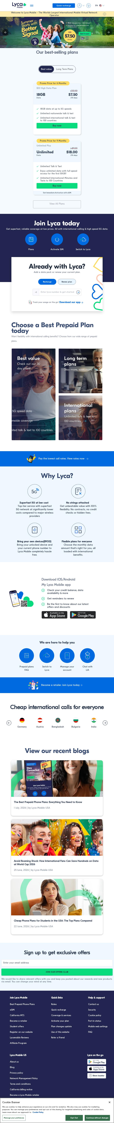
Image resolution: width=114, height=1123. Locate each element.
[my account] (67, 655)
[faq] (26, 655)
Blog (12, 1067)
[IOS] (99, 1068)
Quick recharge (58, 1010)
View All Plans (57, 203)
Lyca (47, 670)
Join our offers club (57, 972)
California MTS (17, 1015)
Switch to (47, 666)
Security (92, 1010)
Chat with (87, 666)
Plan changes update (61, 1026)
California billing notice (21, 1089)
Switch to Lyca (83, 249)
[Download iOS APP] (56, 615)
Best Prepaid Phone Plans (22, 1004)
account (67, 670)
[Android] (99, 1062)
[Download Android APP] (84, 615)
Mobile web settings (97, 1026)
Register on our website (21, 1032)
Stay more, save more (78, 369)
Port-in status (94, 1021)
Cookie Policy (38, 1112)
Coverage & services (61, 1015)
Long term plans (75, 361)
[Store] (99, 1075)
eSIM (12, 1010)
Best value (28, 358)
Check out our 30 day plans (28, 366)
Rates (54, 1004)
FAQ (26, 670)
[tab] (46, 69)
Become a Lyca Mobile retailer (24, 1095)
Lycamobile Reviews (19, 1037)
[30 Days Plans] (49, 366)
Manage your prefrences (14, 1118)
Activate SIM (57, 249)
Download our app (69, 302)
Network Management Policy (24, 1078)
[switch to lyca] (46, 655)
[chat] (87, 655)
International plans (78, 408)
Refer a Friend (58, 1037)
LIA (87, 670)
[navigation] (108, 32)
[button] (22, 720)
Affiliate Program (18, 1043)
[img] (5, 32)
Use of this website (60, 1032)
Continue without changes (97, 1118)
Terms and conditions (20, 1084)
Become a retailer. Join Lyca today (60, 685)
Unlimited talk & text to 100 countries (79, 419)
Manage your (67, 666)
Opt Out (74, 1118)
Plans (31, 249)
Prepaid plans (27, 666)
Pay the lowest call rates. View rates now (61, 458)
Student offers (17, 1026)
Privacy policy (16, 1073)
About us (14, 1062)
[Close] (109, 1102)
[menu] (19, 6)
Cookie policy (94, 1015)
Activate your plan (60, 1021)
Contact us (93, 1004)
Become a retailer (18, 1021)
